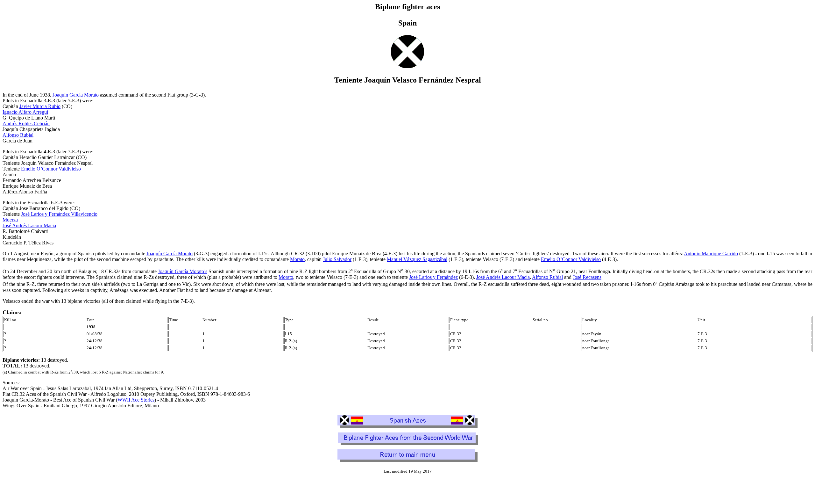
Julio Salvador (337, 259)
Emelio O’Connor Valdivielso (51, 168)
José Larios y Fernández (433, 277)
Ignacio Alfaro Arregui (25, 112)
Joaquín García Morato (76, 95)
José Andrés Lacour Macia (29, 225)
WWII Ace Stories (135, 400)
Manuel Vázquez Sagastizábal (417, 259)
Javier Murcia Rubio (39, 106)
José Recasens (587, 277)
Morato (297, 259)
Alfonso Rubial (18, 135)
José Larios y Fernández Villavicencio (59, 214)
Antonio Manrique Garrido (711, 253)
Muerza (10, 219)
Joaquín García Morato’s (182, 271)
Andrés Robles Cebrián (26, 123)
